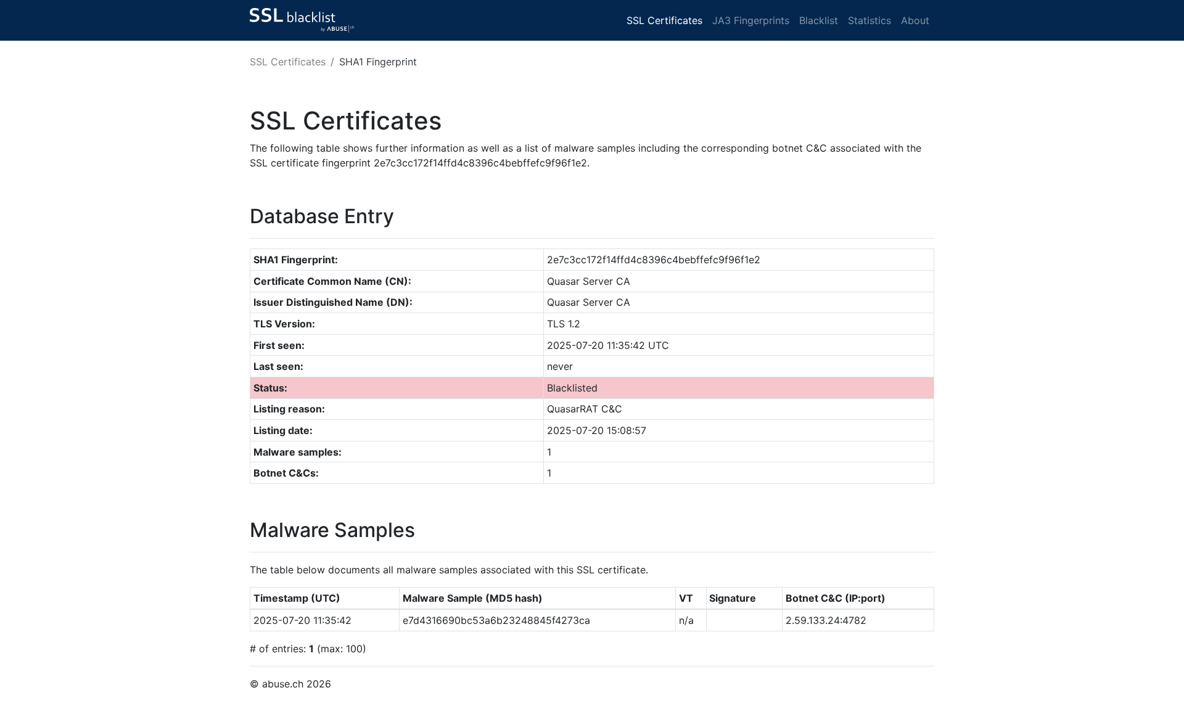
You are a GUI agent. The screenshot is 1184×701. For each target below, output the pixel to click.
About (915, 20)
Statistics (869, 20)
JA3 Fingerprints (750, 20)
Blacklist (818, 20)
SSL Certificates (664, 20)
